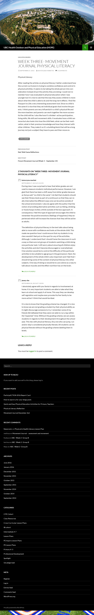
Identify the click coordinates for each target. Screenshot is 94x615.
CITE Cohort (24, 139)
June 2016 (8, 463)
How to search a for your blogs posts (17, 400)
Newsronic (8, 429)
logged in (32, 351)
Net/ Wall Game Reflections (28, 150)
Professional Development (14, 554)
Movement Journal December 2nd (17, 413)
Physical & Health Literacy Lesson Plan (29, 429)
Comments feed (10, 592)
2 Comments (62, 71)
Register (7, 579)
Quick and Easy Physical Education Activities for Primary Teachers (29, 404)
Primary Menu (91, 47)
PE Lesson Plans (10, 545)
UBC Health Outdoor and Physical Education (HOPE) (29, 47)
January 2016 (9, 467)
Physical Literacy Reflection (14, 408)
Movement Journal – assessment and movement (30, 433)
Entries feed (8, 588)
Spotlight (7, 558)
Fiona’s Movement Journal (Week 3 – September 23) (38, 159)
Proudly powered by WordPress (14, 607)
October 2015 (9, 480)
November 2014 (10, 489)
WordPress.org (9, 596)
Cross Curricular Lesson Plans (15, 523)
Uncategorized (9, 563)
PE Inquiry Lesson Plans (13, 541)
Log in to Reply (29, 271)
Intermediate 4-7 (10, 532)
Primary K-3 (8, 549)
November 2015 (10, 476)
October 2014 (9, 494)
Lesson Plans (8, 536)
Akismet (14, 611)
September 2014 (10, 498)
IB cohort (7, 527)
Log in (6, 583)
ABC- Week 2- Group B (20, 438)
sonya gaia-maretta (46, 71)
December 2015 (10, 471)
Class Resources (10, 518)
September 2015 (10, 485)
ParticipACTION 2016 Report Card (17, 395)
